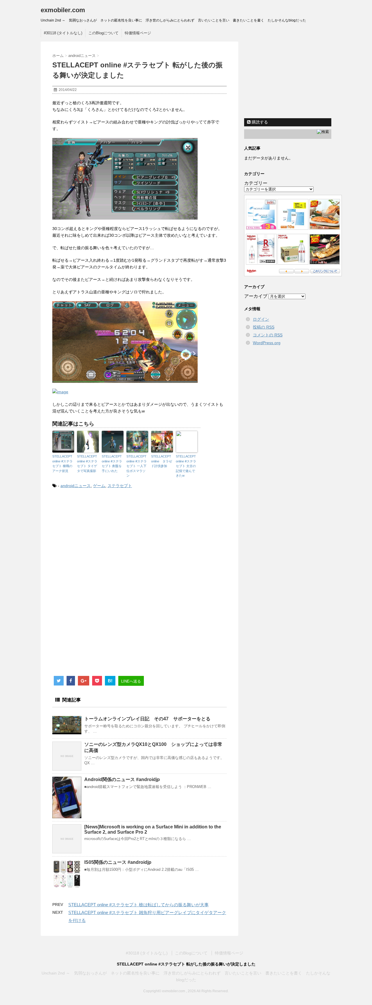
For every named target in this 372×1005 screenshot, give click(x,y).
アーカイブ (255, 296)
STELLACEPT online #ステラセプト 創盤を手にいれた (112, 464)
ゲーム (99, 485)
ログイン (261, 319)
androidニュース (75, 485)
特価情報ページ (138, 33)
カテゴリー (255, 183)
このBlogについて (103, 33)
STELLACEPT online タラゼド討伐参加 (161, 461)
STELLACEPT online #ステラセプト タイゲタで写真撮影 (87, 464)
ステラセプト (120, 485)
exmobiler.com (63, 10)
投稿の (263, 327)
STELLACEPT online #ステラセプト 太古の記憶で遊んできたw (186, 466)
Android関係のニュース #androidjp (122, 779)
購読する (259, 122)
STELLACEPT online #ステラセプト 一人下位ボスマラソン (136, 466)
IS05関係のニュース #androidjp (117, 862)
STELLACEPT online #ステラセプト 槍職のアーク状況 (62, 464)
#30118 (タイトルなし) (63, 33)
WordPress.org (266, 342)
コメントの (267, 335)
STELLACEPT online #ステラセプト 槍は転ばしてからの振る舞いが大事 (138, 904)
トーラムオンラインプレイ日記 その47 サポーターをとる (149, 718)
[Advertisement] (101, 541)
